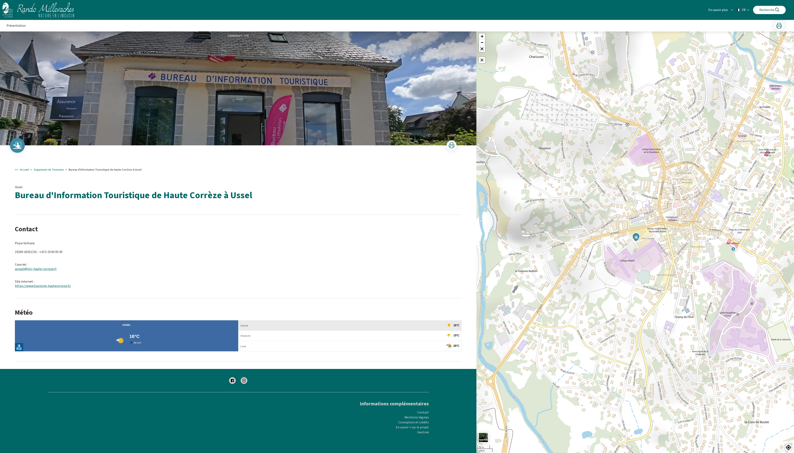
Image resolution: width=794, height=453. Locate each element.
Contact (423, 412)
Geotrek (423, 432)
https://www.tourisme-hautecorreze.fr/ (43, 286)
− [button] (482, 42)
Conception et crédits (413, 422)
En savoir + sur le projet (412, 427)
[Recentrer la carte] (482, 60)
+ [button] (482, 36)
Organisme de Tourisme (49, 170)
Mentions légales (416, 417)
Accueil (24, 170)
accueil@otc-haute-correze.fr (36, 269)
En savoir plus (718, 10)
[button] (482, 49)
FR (744, 10)
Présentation (16, 25)
